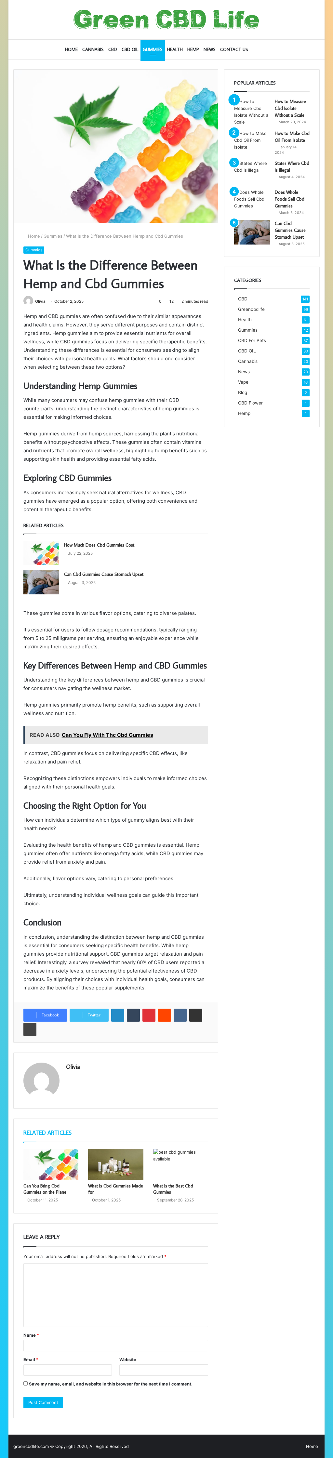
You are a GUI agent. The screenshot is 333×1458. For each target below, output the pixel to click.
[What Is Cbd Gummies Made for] (115, 1164)
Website (127, 1359)
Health (175, 49)
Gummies (153, 49)
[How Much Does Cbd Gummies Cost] (41, 553)
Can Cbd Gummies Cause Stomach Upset (103, 574)
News (210, 49)
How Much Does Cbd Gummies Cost (99, 545)
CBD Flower (250, 402)
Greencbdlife (251, 309)
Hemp (193, 49)
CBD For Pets (252, 340)
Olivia (40, 301)
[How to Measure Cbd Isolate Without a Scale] (252, 112)
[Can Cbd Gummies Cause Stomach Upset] (41, 582)
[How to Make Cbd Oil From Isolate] (252, 142)
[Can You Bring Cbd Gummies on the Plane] (51, 1164)
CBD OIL (130, 49)
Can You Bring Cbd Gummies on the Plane (44, 1189)
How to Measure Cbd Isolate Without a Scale (290, 108)
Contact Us (234, 49)
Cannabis (93, 49)
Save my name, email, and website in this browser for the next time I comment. (111, 1383)
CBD (112, 49)
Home (71, 49)
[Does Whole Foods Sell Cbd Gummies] (252, 201)
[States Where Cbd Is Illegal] (252, 172)
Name (31, 1335)
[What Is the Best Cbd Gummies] (180, 1164)
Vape (243, 382)
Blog (242, 392)
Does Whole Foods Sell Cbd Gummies (289, 199)
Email (30, 1359)
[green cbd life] (166, 20)
